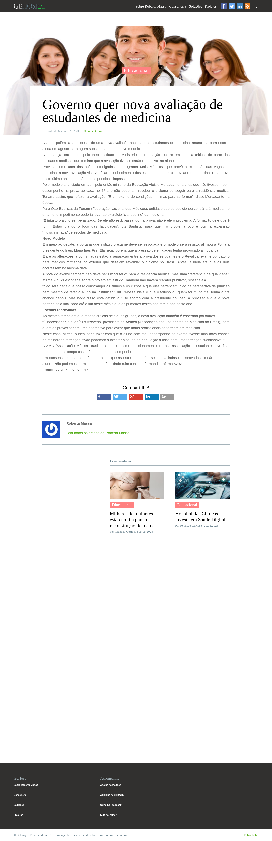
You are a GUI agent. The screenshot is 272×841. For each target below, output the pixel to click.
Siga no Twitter (108, 815)
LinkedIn (240, 6)
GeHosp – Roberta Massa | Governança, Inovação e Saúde (29, 7)
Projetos (211, 6)
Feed (247, 6)
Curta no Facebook (111, 805)
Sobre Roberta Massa (150, 6)
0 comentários (93, 131)
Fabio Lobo (251, 835)
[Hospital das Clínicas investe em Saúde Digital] (202, 485)
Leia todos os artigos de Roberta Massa (98, 433)
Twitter (232, 6)
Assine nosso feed (110, 785)
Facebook (224, 6)
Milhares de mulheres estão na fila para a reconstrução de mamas (133, 519)
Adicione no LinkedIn (112, 795)
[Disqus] (136, 596)
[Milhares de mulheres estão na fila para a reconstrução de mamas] (137, 485)
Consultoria (177, 6)
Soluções (195, 6)
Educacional (136, 70)
